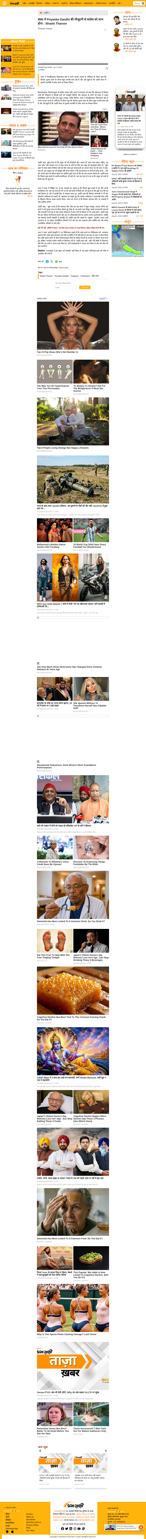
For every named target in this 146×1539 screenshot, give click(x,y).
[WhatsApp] (105, 47)
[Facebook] (105, 37)
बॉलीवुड (140, 203)
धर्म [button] (119, 3)
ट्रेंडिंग (18, 81)
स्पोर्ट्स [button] (47, 3)
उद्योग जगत (139, 174)
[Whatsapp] (56, 263)
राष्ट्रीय (25, 3)
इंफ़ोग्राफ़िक (10, 1523)
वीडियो (8, 1520)
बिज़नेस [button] (39, 3)
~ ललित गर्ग (127, 24)
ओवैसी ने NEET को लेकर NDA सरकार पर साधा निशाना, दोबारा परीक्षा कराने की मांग (75, 228)
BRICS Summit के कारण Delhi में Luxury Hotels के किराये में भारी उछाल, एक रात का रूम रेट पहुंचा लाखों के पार (127, 210)
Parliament (85, 276)
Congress (74, 276)
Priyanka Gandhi (62, 276)
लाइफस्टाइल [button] (88, 3)
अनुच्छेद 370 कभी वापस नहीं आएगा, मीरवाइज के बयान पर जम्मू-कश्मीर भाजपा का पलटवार (89, 1478)
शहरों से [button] (64, 3)
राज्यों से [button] (55, 3)
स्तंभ (127, 12)
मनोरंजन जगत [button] (101, 3)
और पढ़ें (30, 196)
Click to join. (63, 268)
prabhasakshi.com (86, 1520)
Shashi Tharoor (46, 276)
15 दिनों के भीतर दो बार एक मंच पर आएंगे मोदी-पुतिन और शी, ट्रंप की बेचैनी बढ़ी (133, 46)
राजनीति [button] (112, 3)
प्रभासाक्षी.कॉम (59, 1511)
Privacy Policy (32, 1525)
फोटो (7, 1517)
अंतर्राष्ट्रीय (31, 3)
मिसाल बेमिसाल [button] (75, 3)
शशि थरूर (95, 276)
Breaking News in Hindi (63, 1517)
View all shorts (130, 154)
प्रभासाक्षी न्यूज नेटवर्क (45, 67)
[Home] (41, 13)
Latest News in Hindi (85, 1514)
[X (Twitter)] (105, 42)
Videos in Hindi (82, 1517)
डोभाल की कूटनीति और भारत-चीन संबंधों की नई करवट (131, 19)
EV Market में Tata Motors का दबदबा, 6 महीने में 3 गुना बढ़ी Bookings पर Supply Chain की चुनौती (127, 168)
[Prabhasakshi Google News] (106, 68)
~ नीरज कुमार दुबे (129, 39)
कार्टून (8, 1526)
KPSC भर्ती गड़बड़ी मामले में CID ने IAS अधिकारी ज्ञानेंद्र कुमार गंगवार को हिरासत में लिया (54, 1478)
